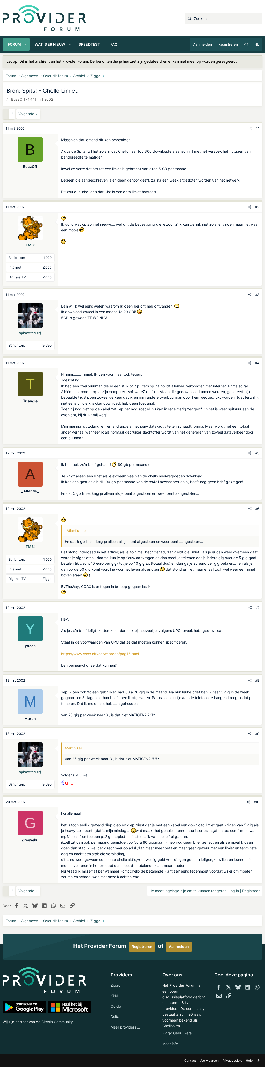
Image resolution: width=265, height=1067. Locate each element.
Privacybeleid (232, 1060)
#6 (257, 509)
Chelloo (168, 1026)
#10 (256, 802)
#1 (257, 128)
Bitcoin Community (57, 1021)
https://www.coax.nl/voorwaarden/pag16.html (100, 654)
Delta (115, 1016)
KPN (114, 996)
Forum (14, 44)
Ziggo (115, 985)
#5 (257, 453)
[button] (26, 44)
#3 (257, 295)
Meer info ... (172, 1043)
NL (256, 44)
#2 (257, 207)
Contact (190, 1060)
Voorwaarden (209, 1060)
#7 (257, 608)
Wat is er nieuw (50, 44)
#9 (257, 734)
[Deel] (250, 128)
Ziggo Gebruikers (177, 1033)
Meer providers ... (125, 1027)
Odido (116, 1006)
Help (249, 1060)
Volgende (26, 114)
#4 (257, 363)
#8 (257, 680)
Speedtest (89, 44)
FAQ (113, 44)
